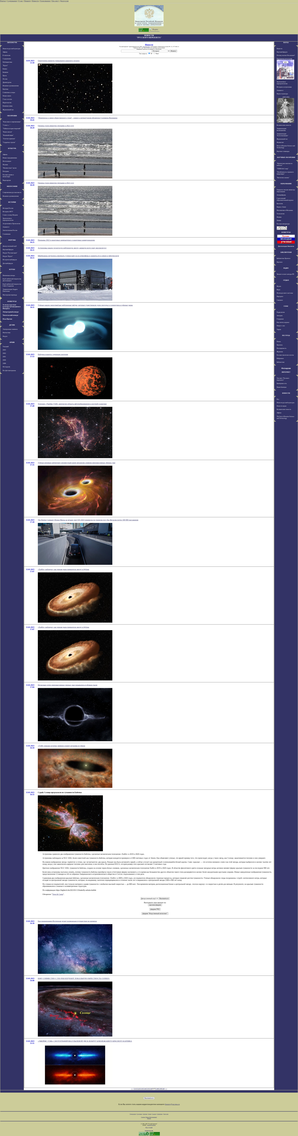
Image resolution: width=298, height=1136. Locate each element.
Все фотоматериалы (9, 370)
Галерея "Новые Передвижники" (149, 1117)
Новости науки (281, 406)
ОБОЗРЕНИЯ (12, 116)
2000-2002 (286, 97)
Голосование (45, 1)
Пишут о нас (281, 326)
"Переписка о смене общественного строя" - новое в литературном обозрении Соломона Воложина (77, 118)
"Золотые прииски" (9, 138)
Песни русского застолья (285, 293)
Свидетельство (146, 46)
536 (150, 1089)
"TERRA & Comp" (282, 168)
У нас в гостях (7, 99)
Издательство (7, 102)
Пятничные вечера (9, 275)
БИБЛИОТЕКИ (286, 252)
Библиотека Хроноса (283, 258)
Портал (3, 1)
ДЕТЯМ (12, 325)
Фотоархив (6, 367)
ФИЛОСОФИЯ (12, 186)
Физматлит (280, 142)
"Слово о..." (6, 125)
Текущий (6, 346)
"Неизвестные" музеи (10, 168)
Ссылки (154, 1114)
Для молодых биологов (286, 246)
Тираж (279, 329)
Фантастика (6, 332)
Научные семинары (283, 151)
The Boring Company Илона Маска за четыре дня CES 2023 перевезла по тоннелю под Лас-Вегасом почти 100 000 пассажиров (88, 520)
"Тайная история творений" (12, 128)
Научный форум (8, 249)
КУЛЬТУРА (12, 148)
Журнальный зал (8, 110)
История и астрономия (284, 87)
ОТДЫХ (286, 280)
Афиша (5, 52)
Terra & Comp (57, 894)
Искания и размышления (11, 86)
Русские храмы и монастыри (8, 175)
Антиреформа (281, 195)
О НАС (286, 306)
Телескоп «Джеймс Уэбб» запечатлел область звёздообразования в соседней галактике (72, 404)
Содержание (12, 1)
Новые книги (7, 96)
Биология (280, 203)
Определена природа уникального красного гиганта (59, 61)
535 (147, 1089)
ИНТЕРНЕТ (286, 372)
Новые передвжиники (10, 158)
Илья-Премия (7, 319)
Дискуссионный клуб (10, 246)
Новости (35, 1)
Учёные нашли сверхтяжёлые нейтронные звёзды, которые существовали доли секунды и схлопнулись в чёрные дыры (85, 305)
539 (160, 1089)
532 (138, 1089)
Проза (5, 75)
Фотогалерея (7, 161)
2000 (4, 360)
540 (163, 1089)
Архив (149, 1114)
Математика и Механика (285, 210)
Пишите (27, 1)
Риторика (6, 171)
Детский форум (8, 263)
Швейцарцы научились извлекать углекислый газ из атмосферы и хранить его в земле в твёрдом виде (78, 256)
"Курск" (5, 65)
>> (166, 1089)
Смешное (280, 300)
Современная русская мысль (12, 192)
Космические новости (284, 125)
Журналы (280, 351)
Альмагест (6, 227)
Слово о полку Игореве (10, 215)
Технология (280, 214)
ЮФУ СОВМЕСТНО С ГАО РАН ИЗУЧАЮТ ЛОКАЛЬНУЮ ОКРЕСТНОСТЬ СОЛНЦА (74, 978)
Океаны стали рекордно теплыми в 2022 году (56, 126)
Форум (5, 336)
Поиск (279, 341)
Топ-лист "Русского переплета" (283, 379)
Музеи (279, 286)
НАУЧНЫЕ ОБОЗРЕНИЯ (286, 157)
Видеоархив (7, 180)
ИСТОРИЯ (12, 202)
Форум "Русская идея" (10, 253)
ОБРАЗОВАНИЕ (286, 184)
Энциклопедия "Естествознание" (282, 134)
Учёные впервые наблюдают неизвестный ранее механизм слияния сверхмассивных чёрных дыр (76, 463)
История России (8, 208)
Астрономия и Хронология (11, 223)
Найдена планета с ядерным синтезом (53, 354)
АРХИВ (12, 342)
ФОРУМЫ (12, 240)
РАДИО (286, 268)
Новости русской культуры (11, 48)
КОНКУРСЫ (12, 301)
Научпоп (279, 262)
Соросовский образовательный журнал (285, 199)
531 (135, 1089)
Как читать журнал (283, 322)
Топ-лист (55, 1)
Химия (279, 220)
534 (144, 1089)
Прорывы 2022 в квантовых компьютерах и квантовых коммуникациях (66, 240)
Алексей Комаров (151, 1125)
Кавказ (5, 69)
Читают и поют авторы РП (285, 274)
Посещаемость (281, 348)
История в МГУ (8, 211)
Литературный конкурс (11, 312)
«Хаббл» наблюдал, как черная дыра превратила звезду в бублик (63, 569)
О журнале (280, 319)
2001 (4, 356)
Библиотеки (280, 362)
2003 (4, 350)
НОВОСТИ (286, 393)
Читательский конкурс (10, 315)
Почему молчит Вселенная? (286, 55)
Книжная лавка (7, 106)
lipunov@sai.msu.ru (172, 1104)
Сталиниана (6, 234)
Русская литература (283, 224)
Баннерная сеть (282, 383)
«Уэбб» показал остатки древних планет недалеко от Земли (61, 746)
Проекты (280, 345)
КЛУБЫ (12, 269)
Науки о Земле (281, 207)
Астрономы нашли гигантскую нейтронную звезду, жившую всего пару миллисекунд (72, 248)
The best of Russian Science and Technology (285, 417)
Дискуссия (64, 1)
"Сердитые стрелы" (9, 142)
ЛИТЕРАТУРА (12, 42)
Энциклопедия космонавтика (281, 129)
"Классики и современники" (12, 122)
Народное (280, 296)
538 (157, 1089)
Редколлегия (281, 312)
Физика (279, 217)
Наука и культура (282, 94)
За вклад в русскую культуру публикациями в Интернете (12, 306)
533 (141, 1089)
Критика (5, 89)
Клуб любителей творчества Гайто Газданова (12, 285)
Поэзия (5, 79)
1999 (4, 363)
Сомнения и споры (9, 92)
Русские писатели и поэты (285, 355)
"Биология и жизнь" (283, 177)
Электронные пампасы (10, 329)
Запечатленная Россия (10, 230)
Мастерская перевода (10, 295)
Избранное (280, 358)
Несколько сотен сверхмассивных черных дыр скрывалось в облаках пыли (67, 685)
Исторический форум (10, 259)
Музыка (5, 164)
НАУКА (286, 42)
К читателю (6, 55)
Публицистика (7, 62)
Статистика (159, 1114)
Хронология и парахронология (8, 219)
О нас (20, 1)
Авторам (279, 315)
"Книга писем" (7, 132)
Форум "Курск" (8, 256)
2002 (4, 353)
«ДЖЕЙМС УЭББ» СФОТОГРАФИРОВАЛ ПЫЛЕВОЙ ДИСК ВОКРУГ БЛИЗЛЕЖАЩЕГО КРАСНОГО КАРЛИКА (85, 1041)
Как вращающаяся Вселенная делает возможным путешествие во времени (67, 921)
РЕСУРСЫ (286, 335)
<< (132, 1089)
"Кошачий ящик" (8, 135)
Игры (278, 289)
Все (278, 399)
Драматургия (7, 82)
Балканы (5, 72)
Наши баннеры (281, 387)
